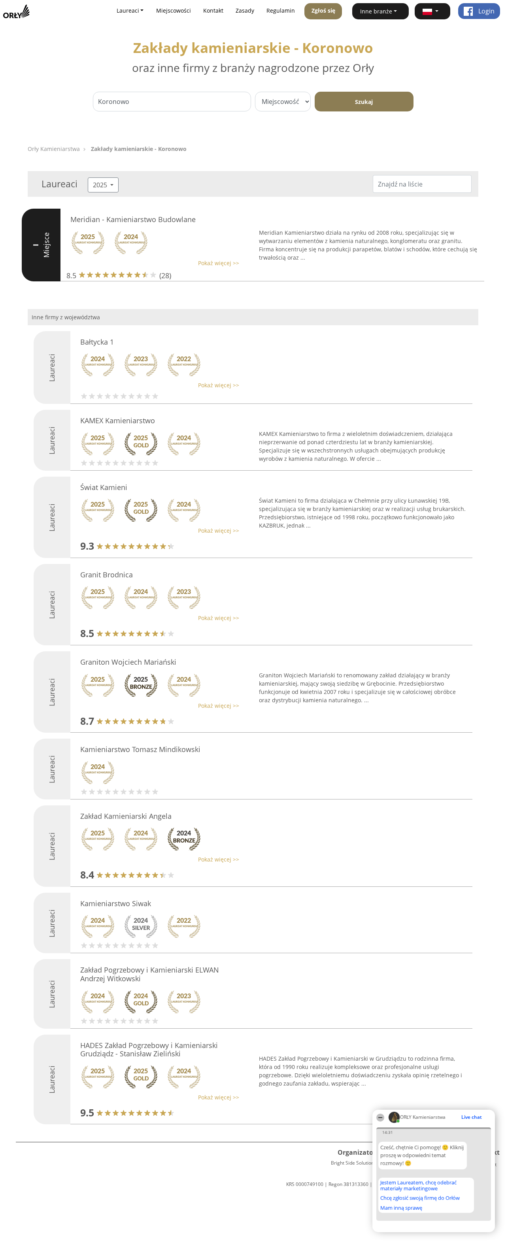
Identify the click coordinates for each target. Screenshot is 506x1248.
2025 (101, 185)
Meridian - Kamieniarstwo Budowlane (133, 219)
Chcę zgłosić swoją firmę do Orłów (420, 1198)
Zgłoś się (323, 10)
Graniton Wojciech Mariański (128, 662)
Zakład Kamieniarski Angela (126, 816)
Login (486, 11)
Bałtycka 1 (97, 342)
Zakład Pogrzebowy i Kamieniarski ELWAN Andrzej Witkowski (149, 974)
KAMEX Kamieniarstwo (117, 420)
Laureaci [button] (128, 10)
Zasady (245, 10)
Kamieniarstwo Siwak (115, 903)
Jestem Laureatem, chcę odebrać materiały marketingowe (418, 1185)
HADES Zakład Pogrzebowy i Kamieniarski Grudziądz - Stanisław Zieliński (149, 1050)
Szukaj (364, 102)
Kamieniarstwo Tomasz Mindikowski (140, 749)
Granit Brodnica (106, 574)
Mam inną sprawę (401, 1207)
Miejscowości (173, 10)
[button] (432, 11)
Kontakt (213, 10)
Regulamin (280, 10)
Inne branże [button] (376, 11)
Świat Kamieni (103, 487)
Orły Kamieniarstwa (54, 149)
